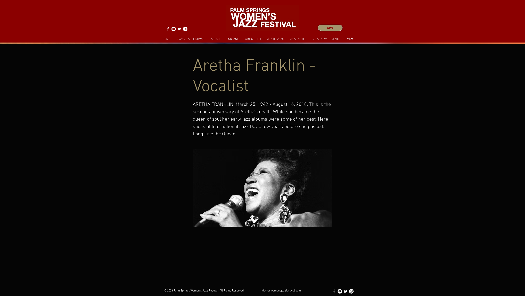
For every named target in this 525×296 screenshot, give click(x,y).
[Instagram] (185, 29)
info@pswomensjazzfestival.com (281, 291)
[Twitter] (179, 29)
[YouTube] (173, 29)
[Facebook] (168, 29)
